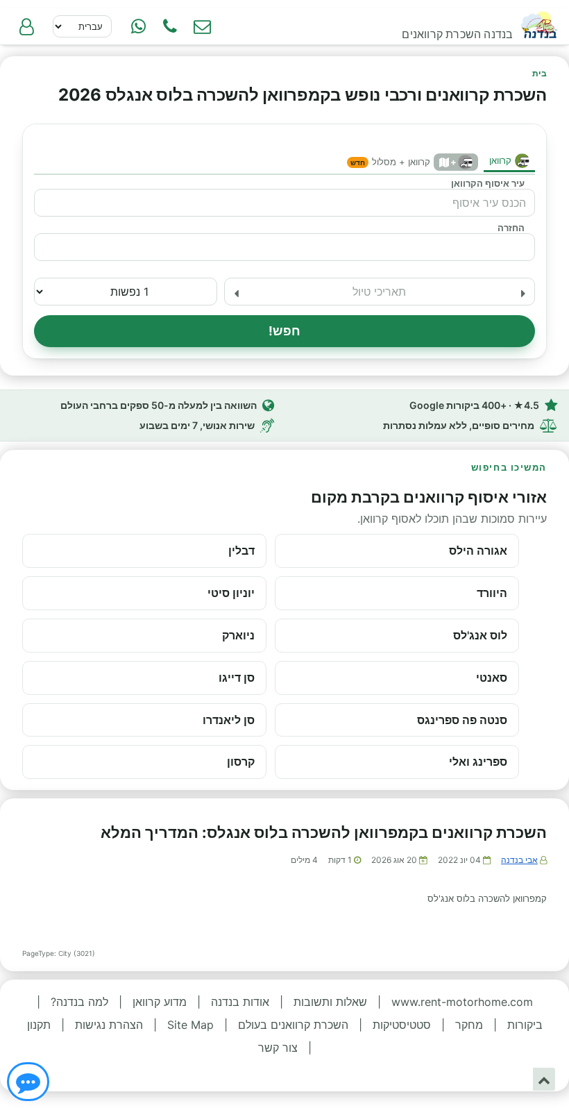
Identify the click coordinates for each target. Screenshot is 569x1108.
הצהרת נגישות (109, 1025)
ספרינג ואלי (478, 762)
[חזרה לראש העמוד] (544, 1079)
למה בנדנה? (79, 1002)
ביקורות (525, 1025)
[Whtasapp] (138, 26)
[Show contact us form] (202, 26)
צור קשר (278, 1048)
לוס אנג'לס (480, 635)
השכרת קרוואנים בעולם (293, 1025)
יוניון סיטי (231, 593)
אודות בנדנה (240, 1002)
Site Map (190, 1025)
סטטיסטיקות (402, 1025)
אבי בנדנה (519, 860)
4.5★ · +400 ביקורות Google (474, 405)
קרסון (241, 762)
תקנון (39, 1025)
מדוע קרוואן (160, 1002)
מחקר (469, 1025)
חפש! (285, 331)
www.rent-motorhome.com (462, 1002)
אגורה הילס (478, 550)
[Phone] (170, 26)
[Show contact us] (28, 1081)
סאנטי (491, 678)
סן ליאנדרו (229, 720)
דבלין (241, 550)
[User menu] (26, 26)
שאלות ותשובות (330, 1002)
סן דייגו (237, 678)
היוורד (492, 593)
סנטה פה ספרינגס (462, 720)
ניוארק (238, 635)
